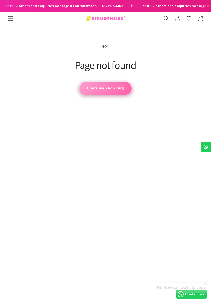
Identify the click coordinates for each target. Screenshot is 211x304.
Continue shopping (105, 88)
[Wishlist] (189, 18)
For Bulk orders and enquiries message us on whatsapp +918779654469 (63, 6)
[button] (10, 18)
